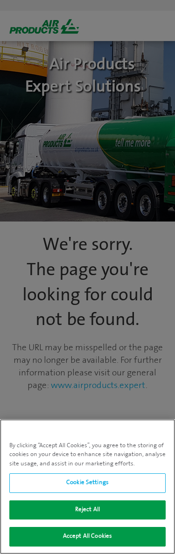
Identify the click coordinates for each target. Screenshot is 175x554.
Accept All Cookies (87, 536)
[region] (87, 486)
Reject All (87, 509)
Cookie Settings (87, 482)
